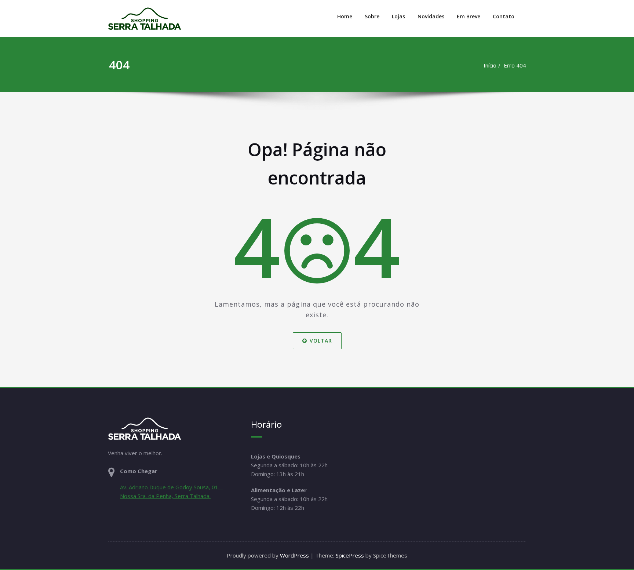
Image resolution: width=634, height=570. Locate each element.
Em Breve (468, 16)
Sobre (372, 16)
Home (344, 16)
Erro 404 (515, 65)
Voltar (321, 340)
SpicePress (350, 555)
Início (490, 65)
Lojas (398, 16)
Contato (503, 16)
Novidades (431, 16)
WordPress (294, 555)
